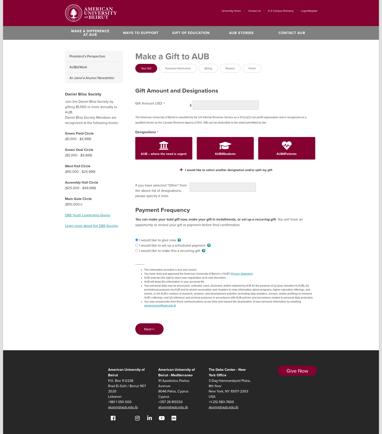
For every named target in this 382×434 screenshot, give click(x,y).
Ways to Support (141, 32)
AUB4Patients (287, 154)
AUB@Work (78, 67)
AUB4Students (225, 154)
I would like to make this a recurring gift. (170, 250)
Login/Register (309, 11)
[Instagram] (137, 418)
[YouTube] (162, 418)
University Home (231, 11)
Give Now (297, 370)
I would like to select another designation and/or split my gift (228, 170)
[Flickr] (174, 418)
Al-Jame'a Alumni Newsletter (91, 77)
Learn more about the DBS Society (91, 225)
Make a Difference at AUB (90, 33)
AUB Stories (241, 32)
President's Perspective (87, 56)
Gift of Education (191, 32)
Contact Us (254, 11)
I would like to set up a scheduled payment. (173, 245)
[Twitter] (125, 418)
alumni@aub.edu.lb (123, 407)
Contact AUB (292, 32)
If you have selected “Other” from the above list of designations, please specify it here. (161, 190)
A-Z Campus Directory (281, 11)
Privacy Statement (242, 273)
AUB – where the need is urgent (164, 154)
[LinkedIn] (150, 418)
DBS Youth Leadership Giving (87, 215)
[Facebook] (113, 418)
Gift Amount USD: (149, 103)
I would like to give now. (158, 240)
